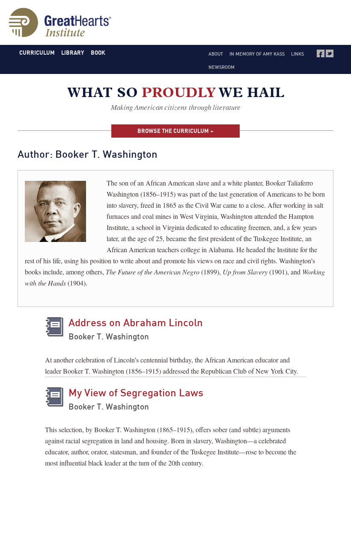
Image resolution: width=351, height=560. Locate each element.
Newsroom (221, 67)
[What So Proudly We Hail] (175, 94)
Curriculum (37, 52)
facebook (320, 53)
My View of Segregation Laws (135, 392)
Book (98, 52)
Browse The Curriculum (173, 130)
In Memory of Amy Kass (257, 54)
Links (297, 54)
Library (72, 52)
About (215, 54)
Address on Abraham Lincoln (135, 322)
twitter (329, 53)
